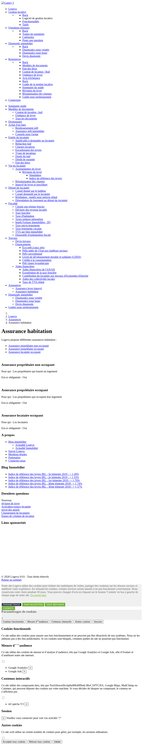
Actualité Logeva (24, 444)
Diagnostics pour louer (27, 300)
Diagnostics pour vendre (28, 297)
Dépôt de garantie (25, 159)
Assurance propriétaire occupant (26, 348)
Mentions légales (17, 454)
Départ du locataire (18, 187)
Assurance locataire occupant (24, 351)
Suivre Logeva (16, 451)
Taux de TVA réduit (33, 282)
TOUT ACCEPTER (33, 604)
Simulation (35, 175)
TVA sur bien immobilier (29, 231)
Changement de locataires (15, 512)
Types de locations (25, 153)
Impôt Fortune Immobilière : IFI (32, 222)
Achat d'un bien (17, 124)
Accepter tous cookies (14, 741)
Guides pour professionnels (23, 307)
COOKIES (8, 608)
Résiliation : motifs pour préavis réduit (36, 197)
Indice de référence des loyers (45, 178)
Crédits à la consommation (36, 260)
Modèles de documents (21, 109)
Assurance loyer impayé (28, 288)
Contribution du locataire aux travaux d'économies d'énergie (55, 275)
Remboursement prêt (26, 127)
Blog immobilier (17, 441)
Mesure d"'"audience (37, 621)
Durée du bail (22, 156)
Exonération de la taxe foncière (39, 272)
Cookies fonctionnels (13, 621)
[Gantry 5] (7, 2)
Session (98, 621)
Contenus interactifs (61, 621)
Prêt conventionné (32, 253)
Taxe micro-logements (27, 225)
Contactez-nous (16, 460)
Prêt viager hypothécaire (35, 263)
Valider (57, 741)
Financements (23, 244)
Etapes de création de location (17, 516)
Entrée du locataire (18, 137)
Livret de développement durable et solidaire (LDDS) (51, 256)
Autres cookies (82, 621)
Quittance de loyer (25, 115)
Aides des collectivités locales (38, 278)
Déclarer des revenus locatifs (31, 209)
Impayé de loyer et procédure (31, 184)
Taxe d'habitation (24, 216)
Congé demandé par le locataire (32, 194)
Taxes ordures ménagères (29, 219)
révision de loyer (10, 503)
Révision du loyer (32, 172)
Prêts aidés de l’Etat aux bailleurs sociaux (45, 250)
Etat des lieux (22, 162)
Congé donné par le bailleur (30, 190)
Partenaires (14, 457)
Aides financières (24, 266)
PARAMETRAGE (11, 604)
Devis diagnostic (24, 304)
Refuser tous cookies (39, 741)
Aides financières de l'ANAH (38, 269)
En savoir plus (38, 595)
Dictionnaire (15, 121)
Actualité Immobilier (26, 448)
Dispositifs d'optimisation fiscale (33, 234)
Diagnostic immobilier (20, 294)
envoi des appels (10, 509)
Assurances (14, 285)
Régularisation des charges (30, 181)
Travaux (12, 238)
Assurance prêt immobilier (29, 131)
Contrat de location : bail (28, 112)
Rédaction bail (23, 143)
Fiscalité (12, 203)
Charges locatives (25, 146)
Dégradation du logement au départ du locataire (41, 200)
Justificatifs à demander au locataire (34, 140)
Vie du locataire (17, 165)
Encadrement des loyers (28, 150)
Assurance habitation (26, 291)
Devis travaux (23, 241)
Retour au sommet (11, 579)
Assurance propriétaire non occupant (28, 345)
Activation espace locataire (16, 506)
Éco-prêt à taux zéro (33, 247)
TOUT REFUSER (55, 604)
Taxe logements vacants (28, 228)
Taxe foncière (22, 212)
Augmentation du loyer (28, 168)
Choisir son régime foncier (29, 206)
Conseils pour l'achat (26, 134)
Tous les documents (26, 118)
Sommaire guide (17, 105)
